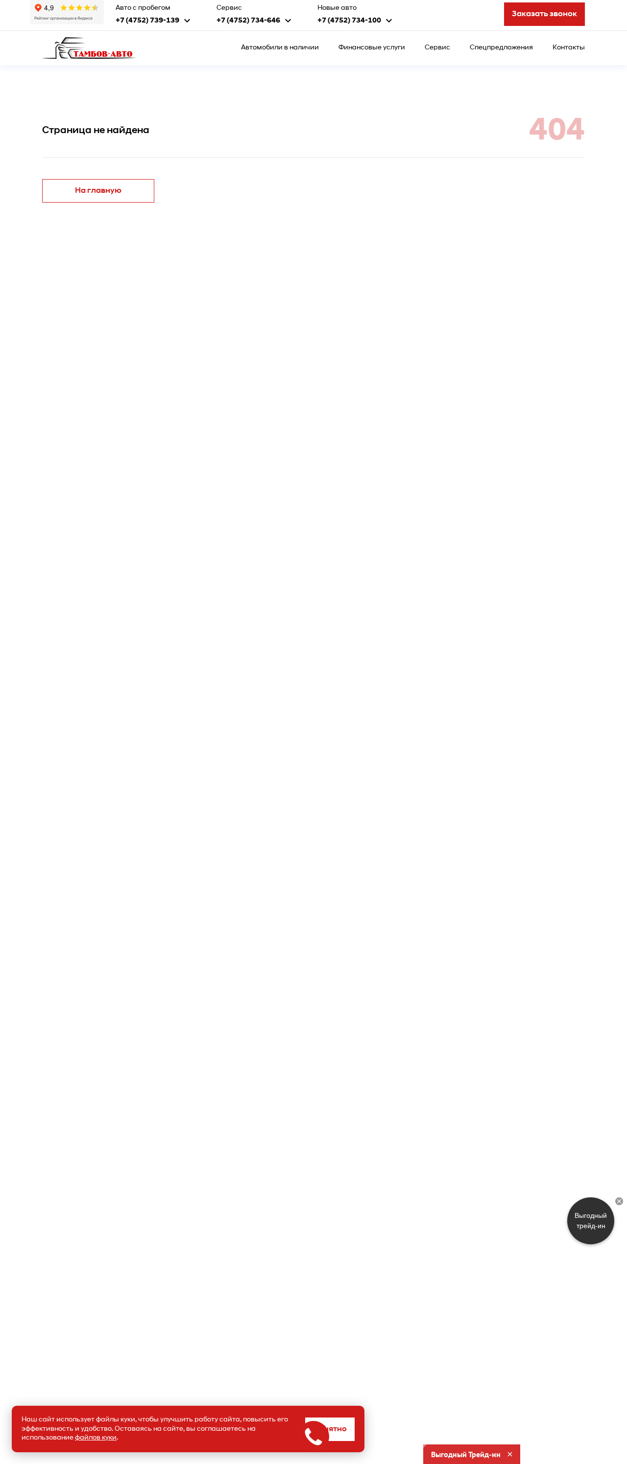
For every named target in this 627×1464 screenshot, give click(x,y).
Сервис (437, 47)
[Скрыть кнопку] (619, 1201)
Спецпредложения (501, 47)
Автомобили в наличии (280, 47)
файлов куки (96, 1437)
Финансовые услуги (371, 47)
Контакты (569, 47)
